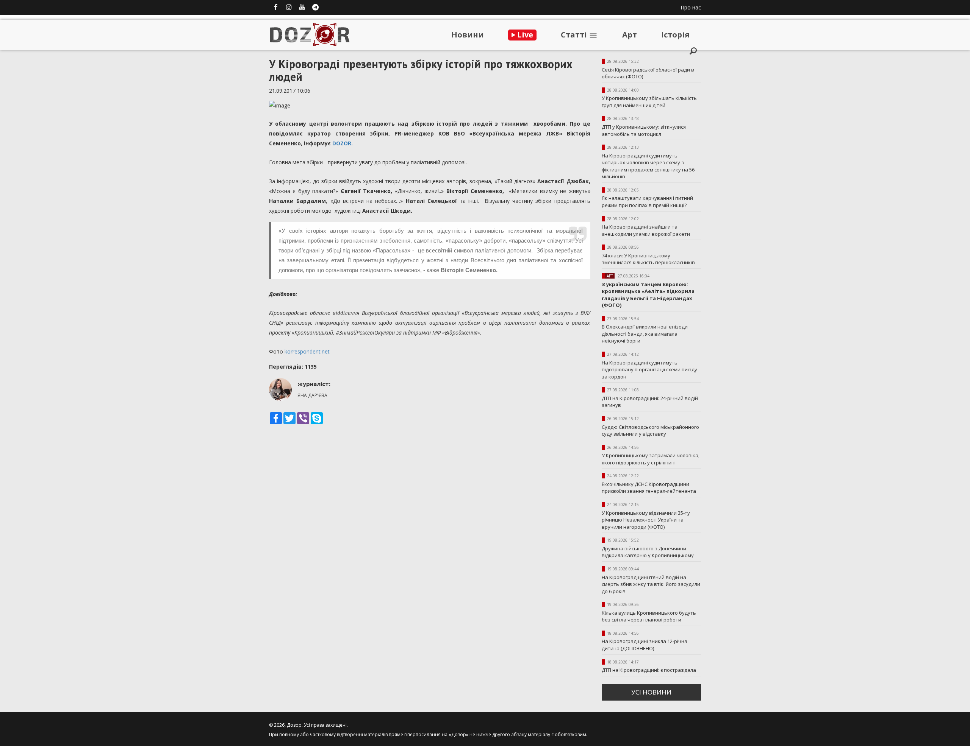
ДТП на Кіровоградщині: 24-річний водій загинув (650, 402)
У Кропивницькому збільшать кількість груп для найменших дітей (649, 102)
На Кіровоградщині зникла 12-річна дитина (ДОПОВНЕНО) (644, 645)
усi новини (651, 692)
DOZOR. (342, 143)
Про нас (691, 7)
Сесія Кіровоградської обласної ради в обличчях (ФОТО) (648, 73)
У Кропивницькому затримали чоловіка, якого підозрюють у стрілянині (650, 459)
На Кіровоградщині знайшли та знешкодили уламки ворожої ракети (646, 230)
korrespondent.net (307, 351)
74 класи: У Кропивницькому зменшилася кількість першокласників (648, 259)
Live (524, 35)
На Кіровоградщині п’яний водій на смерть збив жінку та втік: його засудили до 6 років (651, 584)
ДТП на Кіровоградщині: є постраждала (649, 670)
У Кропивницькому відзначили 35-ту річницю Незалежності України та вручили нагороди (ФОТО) (646, 519)
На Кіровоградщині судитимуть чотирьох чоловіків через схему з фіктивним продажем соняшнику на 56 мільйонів (648, 166)
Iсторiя (675, 35)
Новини (467, 35)
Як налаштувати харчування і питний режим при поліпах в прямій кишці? (647, 202)
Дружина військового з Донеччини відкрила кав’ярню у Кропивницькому (648, 552)
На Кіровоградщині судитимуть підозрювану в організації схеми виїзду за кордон (649, 369)
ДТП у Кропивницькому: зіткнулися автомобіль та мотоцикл (644, 130)
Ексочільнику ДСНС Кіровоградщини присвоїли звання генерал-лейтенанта (649, 488)
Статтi (575, 35)
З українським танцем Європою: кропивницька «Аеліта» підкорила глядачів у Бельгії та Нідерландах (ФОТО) (648, 295)
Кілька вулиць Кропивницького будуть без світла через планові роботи (649, 616)
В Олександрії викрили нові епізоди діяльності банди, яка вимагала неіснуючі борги (645, 333)
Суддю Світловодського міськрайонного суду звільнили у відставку (650, 431)
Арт (629, 35)
